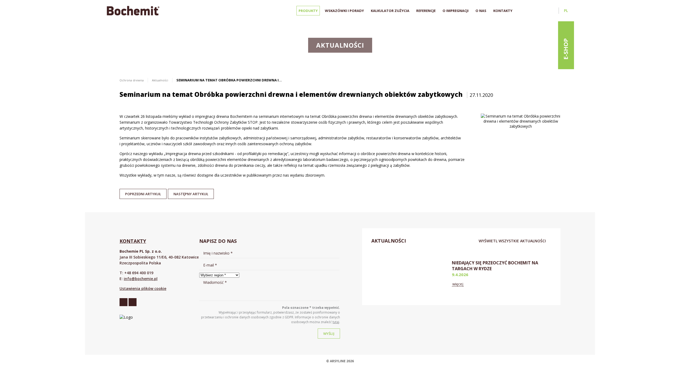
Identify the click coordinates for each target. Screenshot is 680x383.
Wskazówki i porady (344, 10)
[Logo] (133, 10)
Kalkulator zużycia (390, 10)
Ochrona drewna (132, 80)
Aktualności (160, 80)
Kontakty (502, 10)
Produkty (308, 10)
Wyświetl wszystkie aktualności (512, 240)
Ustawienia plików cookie (143, 288)
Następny (191, 192)
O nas (480, 10)
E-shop (566, 49)
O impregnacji (456, 10)
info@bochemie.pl (141, 278)
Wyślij (328, 333)
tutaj (336, 322)
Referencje (426, 10)
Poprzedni (143, 192)
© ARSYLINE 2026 (340, 361)
